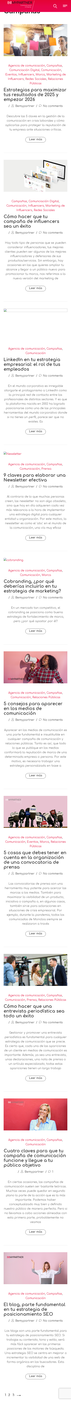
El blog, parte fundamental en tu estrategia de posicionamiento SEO (34, 1309)
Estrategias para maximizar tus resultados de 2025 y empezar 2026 (35, 95)
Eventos (11, 74)
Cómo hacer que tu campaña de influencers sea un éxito (31, 221)
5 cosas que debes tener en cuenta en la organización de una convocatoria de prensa (35, 860)
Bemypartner (24, 106)
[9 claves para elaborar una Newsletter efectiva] (13, 453)
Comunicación (51, 70)
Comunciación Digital (24, 70)
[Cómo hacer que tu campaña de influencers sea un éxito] (35, 190)
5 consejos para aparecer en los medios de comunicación (33, 708)
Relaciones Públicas (46, 697)
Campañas (54, 65)
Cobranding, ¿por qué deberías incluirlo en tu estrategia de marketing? (32, 586)
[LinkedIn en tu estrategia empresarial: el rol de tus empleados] (35, 311)
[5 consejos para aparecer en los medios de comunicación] (35, 682)
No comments (53, 106)
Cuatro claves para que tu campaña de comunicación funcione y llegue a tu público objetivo (35, 1158)
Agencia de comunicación (26, 65)
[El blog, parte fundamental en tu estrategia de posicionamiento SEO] (35, 1283)
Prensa (46, 468)
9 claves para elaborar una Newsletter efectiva (35, 478)
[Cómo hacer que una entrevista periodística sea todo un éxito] (35, 985)
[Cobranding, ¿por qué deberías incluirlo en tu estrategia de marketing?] (13, 560)
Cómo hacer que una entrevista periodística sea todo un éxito (34, 1011)
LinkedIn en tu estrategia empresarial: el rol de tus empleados (32, 364)
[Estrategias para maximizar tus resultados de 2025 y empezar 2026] (35, 55)
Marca (40, 74)
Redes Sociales (35, 79)
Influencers (26, 74)
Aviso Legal (42, 1396)
